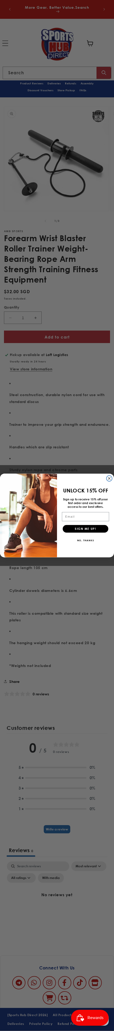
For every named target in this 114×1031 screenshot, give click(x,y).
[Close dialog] (109, 479)
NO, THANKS (85, 540)
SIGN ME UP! (85, 529)
